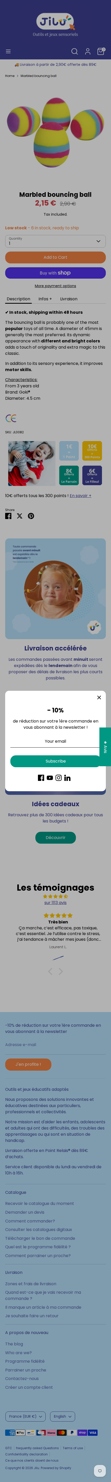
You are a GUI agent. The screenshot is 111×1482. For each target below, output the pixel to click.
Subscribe (56, 761)
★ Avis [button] (105, 746)
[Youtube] (50, 778)
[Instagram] (59, 778)
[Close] (99, 697)
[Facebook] (41, 778)
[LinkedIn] (67, 778)
